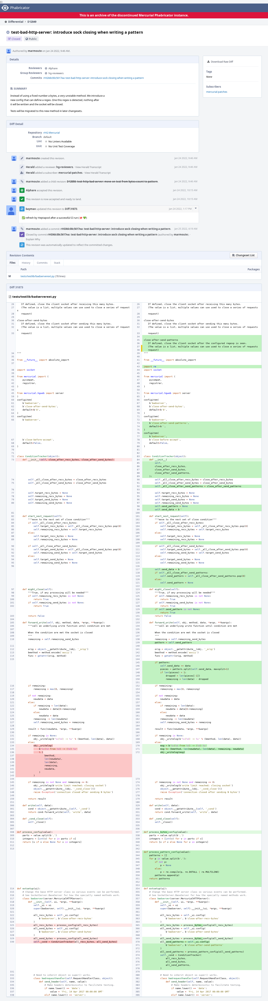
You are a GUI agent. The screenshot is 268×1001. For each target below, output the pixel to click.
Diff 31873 (71, 209)
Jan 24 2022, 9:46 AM (185, 158)
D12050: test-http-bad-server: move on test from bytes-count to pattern (112, 181)
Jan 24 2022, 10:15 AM (185, 190)
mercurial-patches (216, 91)
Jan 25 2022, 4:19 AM (185, 228)
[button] (244, 255)
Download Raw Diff (222, 61)
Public (33, 39)
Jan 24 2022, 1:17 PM (180, 208)
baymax (31, 209)
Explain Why (33, 239)
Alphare (52, 68)
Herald (30, 167)
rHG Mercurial (51, 132)
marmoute (35, 51)
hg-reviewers (56, 73)
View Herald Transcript (88, 167)
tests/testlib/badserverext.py (38, 276)
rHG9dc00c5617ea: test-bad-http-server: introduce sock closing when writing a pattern (93, 78)
